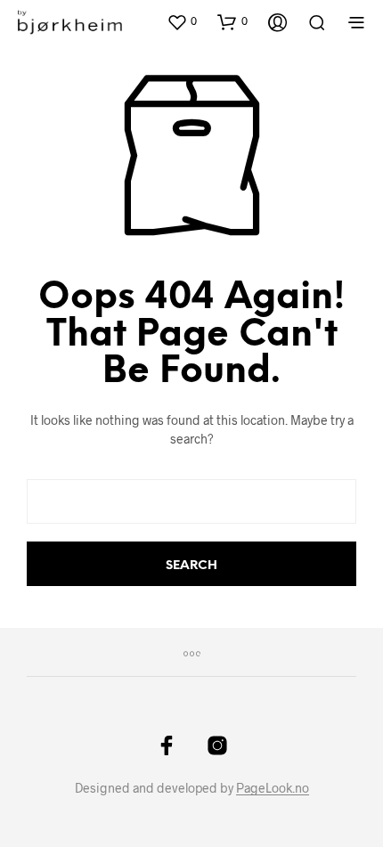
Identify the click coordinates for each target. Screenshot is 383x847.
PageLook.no (272, 788)
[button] (182, 21)
